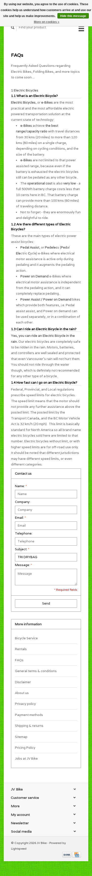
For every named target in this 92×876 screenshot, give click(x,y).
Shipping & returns (29, 726)
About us (22, 693)
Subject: (22, 549)
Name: (21, 486)
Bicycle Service (26, 638)
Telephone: (23, 533)
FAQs (19, 660)
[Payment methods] (67, 854)
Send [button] (46, 603)
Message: (23, 565)
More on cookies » (46, 22)
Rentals (21, 649)
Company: (22, 502)
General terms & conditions (36, 671)
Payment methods (29, 715)
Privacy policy (25, 704)
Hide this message (73, 16)
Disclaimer (23, 682)
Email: (20, 518)
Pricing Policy (25, 748)
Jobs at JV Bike (26, 758)
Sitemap (21, 737)
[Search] (12, 27)
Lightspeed (18, 848)
